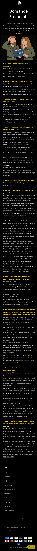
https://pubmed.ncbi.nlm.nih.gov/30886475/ (18, 284)
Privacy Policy (8, 502)
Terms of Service (9, 510)
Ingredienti (7, 493)
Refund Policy (8, 506)
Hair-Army (15, 547)
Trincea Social (8, 485)
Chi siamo (7, 476)
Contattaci (7, 498)
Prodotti (6, 472)
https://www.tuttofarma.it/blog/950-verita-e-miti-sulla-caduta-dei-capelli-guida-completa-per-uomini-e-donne (19, 454)
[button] (4, 3)
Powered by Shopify (23, 547)
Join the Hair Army (9, 489)
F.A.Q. (5, 481)
